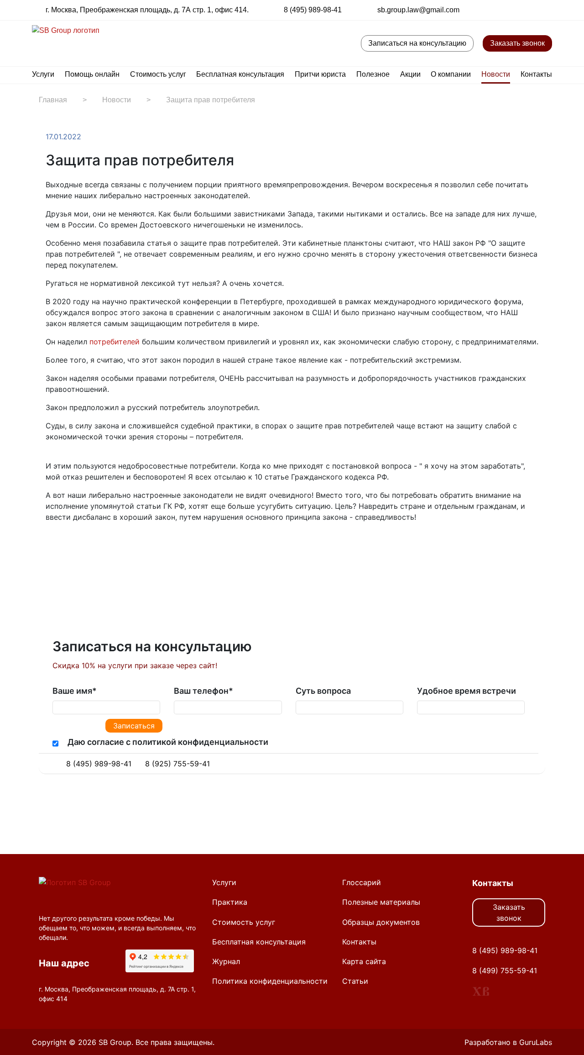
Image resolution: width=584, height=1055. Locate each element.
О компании (451, 74)
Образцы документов (381, 922)
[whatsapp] (545, 10)
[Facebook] (60, 545)
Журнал (226, 961)
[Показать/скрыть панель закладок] (50, 545)
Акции (410, 74)
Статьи (355, 981)
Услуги (43, 74)
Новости (495, 74)
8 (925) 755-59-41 (177, 763)
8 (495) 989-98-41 (313, 10)
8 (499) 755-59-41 (504, 970)
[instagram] (533, 10)
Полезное (373, 74)
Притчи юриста (320, 74)
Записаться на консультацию (417, 43)
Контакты (536, 74)
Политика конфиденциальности (270, 981)
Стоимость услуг (158, 74)
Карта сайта (364, 961)
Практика (229, 902)
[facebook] (510, 10)
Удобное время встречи (466, 691)
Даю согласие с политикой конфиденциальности (168, 742)
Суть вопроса (323, 691)
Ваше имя (74, 691)
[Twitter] (69, 545)
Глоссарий (361, 882)
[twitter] (498, 10)
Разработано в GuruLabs (508, 1042)
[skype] (512, 763)
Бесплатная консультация (240, 74)
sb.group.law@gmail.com (418, 10)
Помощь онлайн (92, 74)
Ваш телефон (203, 691)
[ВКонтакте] (78, 545)
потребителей (114, 341)
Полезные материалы (381, 902)
